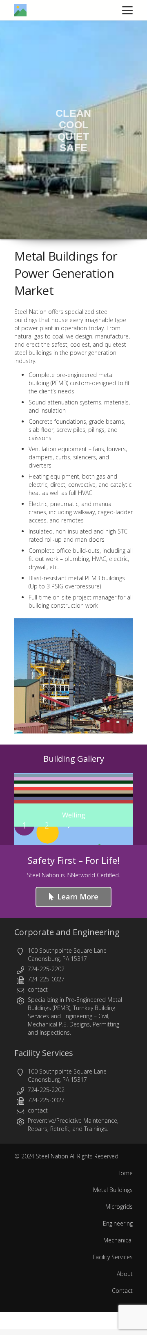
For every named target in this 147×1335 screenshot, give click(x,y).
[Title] (20, 10)
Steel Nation (52, 1156)
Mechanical (118, 1240)
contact (38, 989)
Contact (122, 1290)
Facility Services (43, 1052)
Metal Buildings (113, 1190)
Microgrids (119, 1206)
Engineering (77, 1016)
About (125, 1274)
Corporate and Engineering (67, 932)
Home (124, 1173)
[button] (127, 10)
